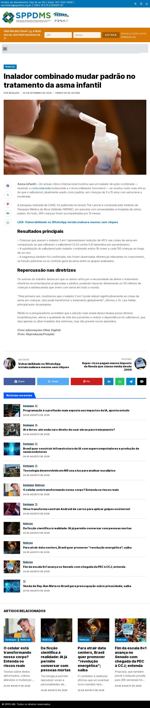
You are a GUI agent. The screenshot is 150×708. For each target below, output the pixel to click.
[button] (5, 49)
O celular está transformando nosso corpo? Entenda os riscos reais (71, 489)
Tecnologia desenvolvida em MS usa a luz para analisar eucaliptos (69, 470)
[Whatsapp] (146, 3)
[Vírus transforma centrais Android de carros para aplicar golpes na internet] (12, 509)
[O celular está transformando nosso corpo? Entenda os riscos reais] (12, 489)
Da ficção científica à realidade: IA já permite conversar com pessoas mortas (77, 528)
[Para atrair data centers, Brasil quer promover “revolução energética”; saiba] (12, 547)
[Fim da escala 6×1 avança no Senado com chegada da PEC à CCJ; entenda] (12, 566)
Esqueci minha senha (133, 33)
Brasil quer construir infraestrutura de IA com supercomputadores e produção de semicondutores (81, 450)
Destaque (10, 639)
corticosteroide (41, 188)
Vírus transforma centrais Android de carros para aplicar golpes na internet (76, 509)
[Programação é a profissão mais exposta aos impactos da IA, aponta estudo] (12, 410)
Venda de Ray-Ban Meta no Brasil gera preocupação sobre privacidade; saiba (77, 586)
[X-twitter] (135, 3)
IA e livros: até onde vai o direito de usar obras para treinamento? (69, 429)
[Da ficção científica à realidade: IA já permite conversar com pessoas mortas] (12, 528)
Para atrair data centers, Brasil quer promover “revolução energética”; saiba (77, 547)
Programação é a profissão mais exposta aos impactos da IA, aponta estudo (76, 410)
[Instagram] (141, 3)
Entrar (111, 34)
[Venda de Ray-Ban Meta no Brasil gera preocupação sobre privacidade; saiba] (12, 586)
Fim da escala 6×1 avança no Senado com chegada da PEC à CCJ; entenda (74, 566)
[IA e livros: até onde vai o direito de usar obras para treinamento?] (12, 429)
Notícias (10, 66)
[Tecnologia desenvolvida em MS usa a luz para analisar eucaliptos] (12, 470)
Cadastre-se (128, 36)
